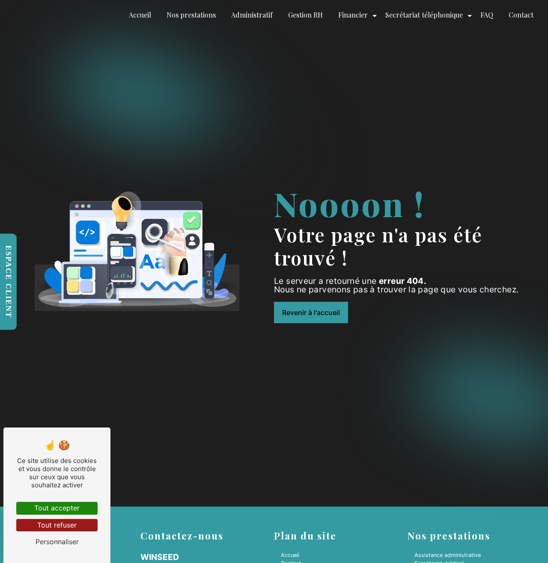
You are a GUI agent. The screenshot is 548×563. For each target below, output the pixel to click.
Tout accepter (57, 508)
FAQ (486, 14)
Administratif (252, 14)
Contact (521, 14)
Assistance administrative (447, 555)
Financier (353, 14)
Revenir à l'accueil (311, 312)
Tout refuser (57, 525)
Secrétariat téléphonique (424, 14)
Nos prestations (191, 14)
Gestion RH (305, 14)
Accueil (140, 14)
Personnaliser (57, 541)
